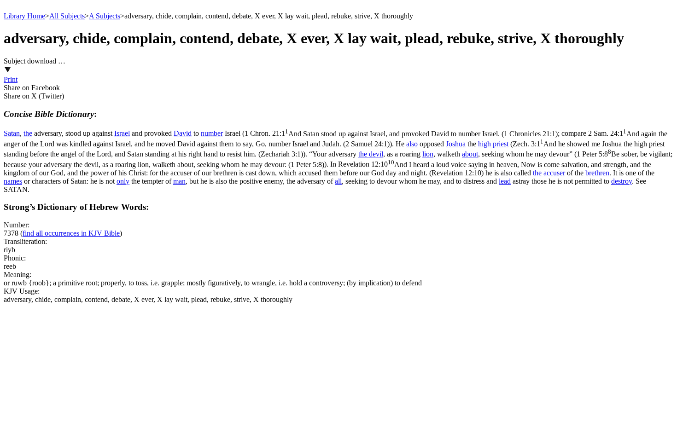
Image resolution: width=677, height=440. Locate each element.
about (470, 154)
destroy (621, 181)
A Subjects (104, 16)
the (27, 134)
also (412, 144)
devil (376, 154)
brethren (597, 173)
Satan (12, 134)
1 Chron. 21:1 (401, 134)
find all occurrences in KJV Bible (71, 233)
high (485, 144)
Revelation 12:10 (327, 169)
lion (427, 154)
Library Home (24, 16)
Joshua (456, 144)
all (338, 181)
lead (505, 181)
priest (500, 144)
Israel (122, 134)
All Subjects (67, 16)
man (179, 181)
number (212, 134)
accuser (554, 173)
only (123, 181)
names (13, 181)
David (183, 134)
